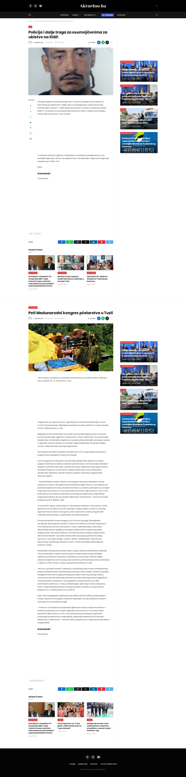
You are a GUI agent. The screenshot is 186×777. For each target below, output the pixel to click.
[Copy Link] (107, 42)
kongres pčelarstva (36, 681)
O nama (72, 764)
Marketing (83, 764)
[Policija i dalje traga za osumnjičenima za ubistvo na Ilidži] (70, 71)
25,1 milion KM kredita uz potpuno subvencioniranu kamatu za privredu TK (136, 96)
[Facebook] (30, 106)
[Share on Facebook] (99, 42)
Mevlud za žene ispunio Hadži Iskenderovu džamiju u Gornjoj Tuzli (71, 278)
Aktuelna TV (90, 15)
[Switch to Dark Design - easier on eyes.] (156, 6)
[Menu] (29, 15)
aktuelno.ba (39, 42)
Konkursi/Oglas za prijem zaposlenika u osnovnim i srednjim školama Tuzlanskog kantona (139, 142)
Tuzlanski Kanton (127, 62)
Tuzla (123, 109)
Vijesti (75, 15)
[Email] (30, 139)
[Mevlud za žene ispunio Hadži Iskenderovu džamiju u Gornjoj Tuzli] (71, 262)
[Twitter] (30, 111)
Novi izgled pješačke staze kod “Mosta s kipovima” (136, 121)
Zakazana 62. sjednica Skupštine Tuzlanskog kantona (97, 278)
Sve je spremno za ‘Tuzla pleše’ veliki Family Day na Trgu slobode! (69, 725)
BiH (30, 27)
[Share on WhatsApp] (103, 42)
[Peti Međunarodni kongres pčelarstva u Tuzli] (70, 347)
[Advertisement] (74, 135)
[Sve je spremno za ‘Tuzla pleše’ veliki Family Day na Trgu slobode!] (71, 709)
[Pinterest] (30, 128)
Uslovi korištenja (109, 764)
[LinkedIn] (30, 122)
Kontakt (121, 15)
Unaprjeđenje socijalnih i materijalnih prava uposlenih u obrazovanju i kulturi (138, 72)
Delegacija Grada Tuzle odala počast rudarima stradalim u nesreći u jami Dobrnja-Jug (99, 727)
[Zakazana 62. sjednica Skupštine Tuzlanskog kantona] (100, 262)
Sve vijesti (33, 273)
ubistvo (37, 234)
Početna (64, 15)
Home (30, 21)
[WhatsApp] (30, 117)
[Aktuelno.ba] (93, 6)
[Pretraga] (156, 15)
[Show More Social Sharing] (111, 42)
